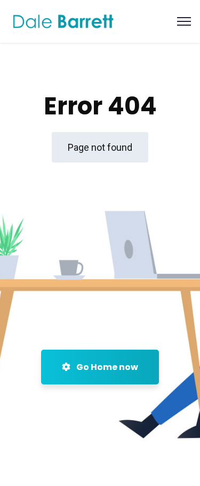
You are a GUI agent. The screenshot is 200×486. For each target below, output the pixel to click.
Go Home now (106, 367)
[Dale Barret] (63, 21)
